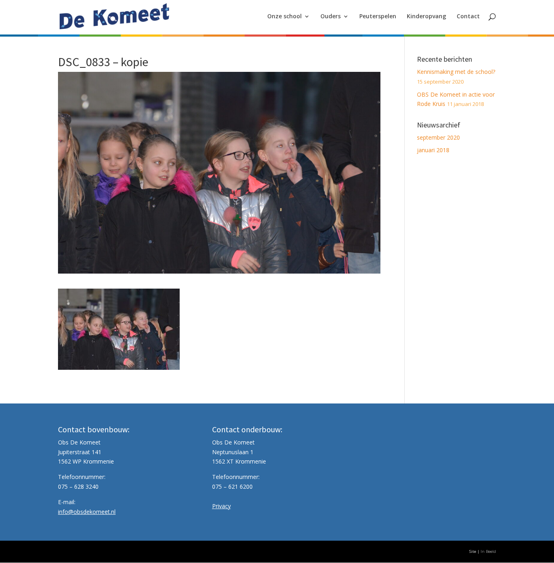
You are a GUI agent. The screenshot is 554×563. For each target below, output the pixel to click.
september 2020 (438, 137)
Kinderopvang (426, 16)
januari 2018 (433, 150)
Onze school (284, 16)
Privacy (221, 506)
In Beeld (488, 551)
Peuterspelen (377, 16)
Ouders (330, 16)
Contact (468, 16)
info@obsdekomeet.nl (87, 512)
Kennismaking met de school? (456, 71)
